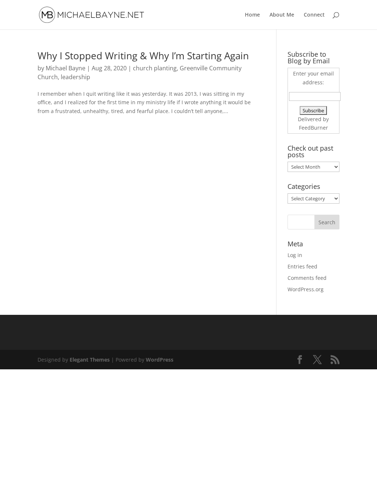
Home (252, 15)
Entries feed (302, 266)
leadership (75, 77)
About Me (281, 15)
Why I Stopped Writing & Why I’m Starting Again (143, 55)
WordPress (159, 359)
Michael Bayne (65, 68)
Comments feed (307, 277)
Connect (314, 15)
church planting (155, 68)
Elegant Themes (90, 359)
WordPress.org (306, 289)
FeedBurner (313, 127)
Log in (295, 255)
